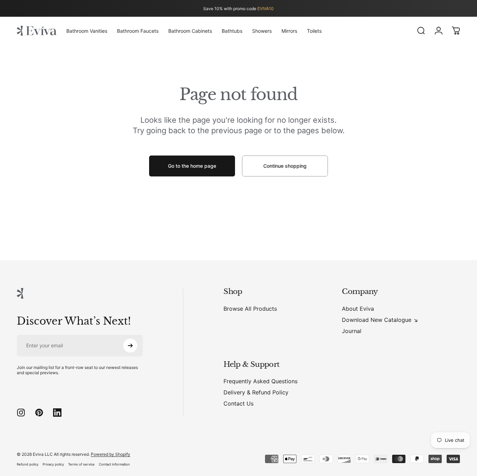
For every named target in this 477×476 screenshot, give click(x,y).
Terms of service (81, 464)
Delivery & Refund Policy (255, 392)
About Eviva (358, 308)
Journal (351, 330)
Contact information (114, 464)
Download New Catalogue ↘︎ (380, 319)
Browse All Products (250, 308)
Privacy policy (53, 464)
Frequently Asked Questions (260, 381)
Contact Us (238, 403)
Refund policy (27, 464)
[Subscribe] (130, 346)
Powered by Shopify (110, 454)
